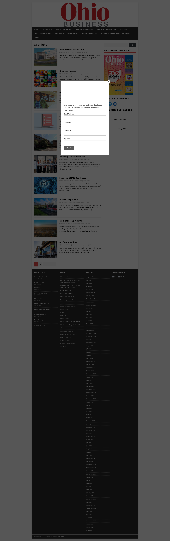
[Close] (108, 81)
